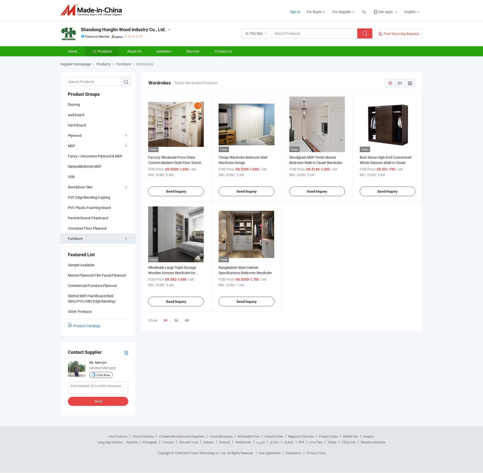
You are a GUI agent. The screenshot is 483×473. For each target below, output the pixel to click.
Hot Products (118, 436)
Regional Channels (301, 436)
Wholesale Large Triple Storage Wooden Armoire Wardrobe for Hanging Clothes (172, 272)
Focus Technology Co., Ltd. (208, 453)
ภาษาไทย (315, 442)
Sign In (295, 11)
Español (132, 442)
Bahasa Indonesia (373, 442)
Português (150, 442)
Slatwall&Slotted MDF (85, 166)
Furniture (75, 238)
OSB (71, 176)
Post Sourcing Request (401, 33)
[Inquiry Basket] (364, 11)
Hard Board (77, 125)
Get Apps (385, 11)
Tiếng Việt (349, 442)
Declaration (293, 453)
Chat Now (103, 375)
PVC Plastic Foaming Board (89, 207)
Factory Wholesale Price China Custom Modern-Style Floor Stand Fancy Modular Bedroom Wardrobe (175, 162)
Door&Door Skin (80, 187)
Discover (192, 51)
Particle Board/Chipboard (88, 218)
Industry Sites (274, 436)
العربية (260, 442)
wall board (76, 114)
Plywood (75, 135)
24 (165, 320)
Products (105, 51)
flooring (74, 104)
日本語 (288, 442)
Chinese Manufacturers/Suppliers (181, 436)
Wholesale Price (248, 436)
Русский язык (188, 442)
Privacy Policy (316, 453)
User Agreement (269, 453)
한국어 (274, 442)
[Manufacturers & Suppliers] (92, 10)
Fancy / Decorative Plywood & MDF (95, 156)
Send (98, 401)
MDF (71, 145)
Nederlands (243, 442)
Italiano (209, 442)
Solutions (163, 51)
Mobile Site (350, 436)
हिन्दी (301, 442)
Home (72, 51)
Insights (368, 436)
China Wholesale (221, 436)
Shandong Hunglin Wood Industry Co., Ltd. (123, 29)
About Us (134, 51)
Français (168, 442)
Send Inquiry (176, 191)
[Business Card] (126, 352)
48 (187, 320)
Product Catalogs (87, 325)
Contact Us (223, 51)
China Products (143, 436)
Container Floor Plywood (87, 228)
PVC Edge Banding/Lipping (89, 197)
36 (176, 320)
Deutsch (224, 442)
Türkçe (332, 442)
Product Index (328, 436)
